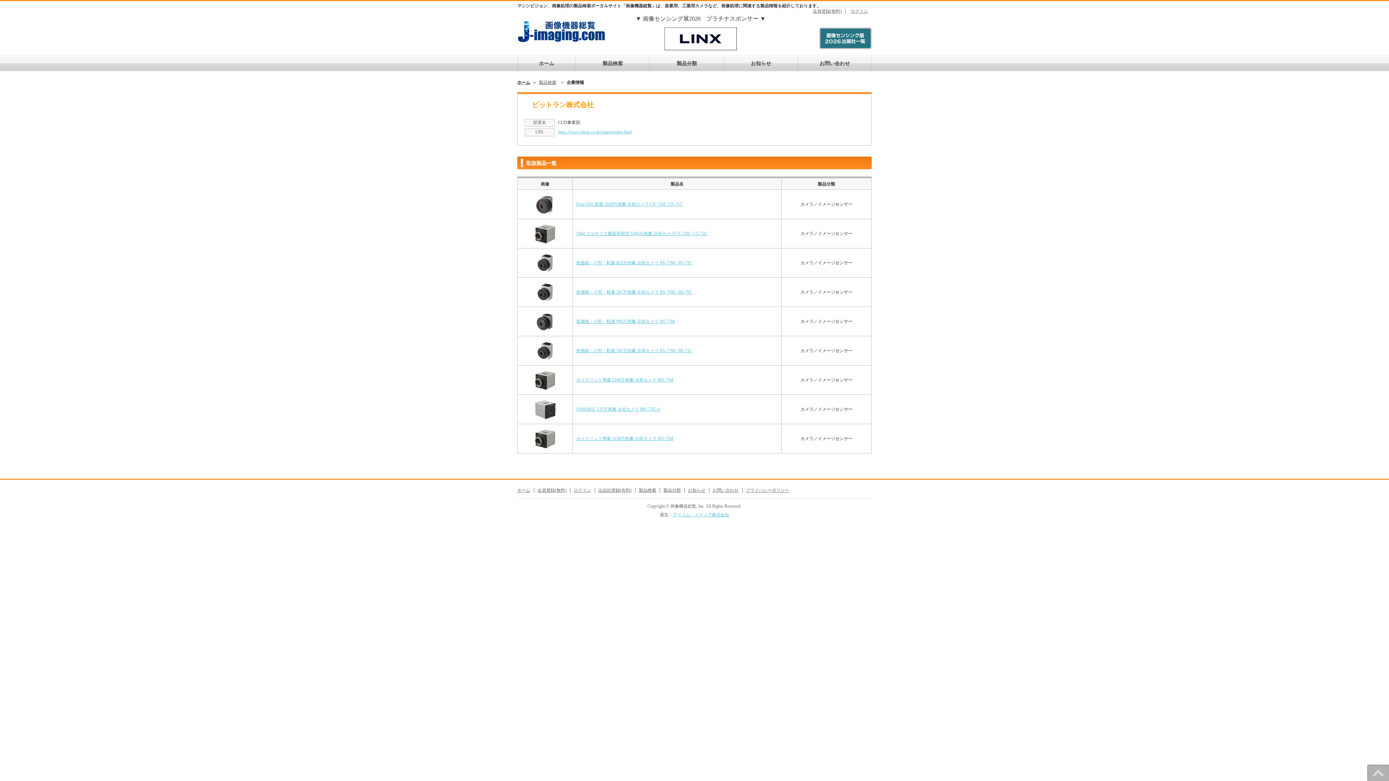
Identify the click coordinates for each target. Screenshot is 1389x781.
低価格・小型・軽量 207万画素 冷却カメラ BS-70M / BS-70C (634, 292)
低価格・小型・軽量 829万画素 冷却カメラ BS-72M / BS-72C (634, 262)
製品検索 (613, 63)
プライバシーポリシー (767, 490)
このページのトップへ (1378, 773)
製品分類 (687, 63)
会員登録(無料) (827, 11)
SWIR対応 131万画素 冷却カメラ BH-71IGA (618, 409)
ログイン (859, 11)
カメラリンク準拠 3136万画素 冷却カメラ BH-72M (625, 438)
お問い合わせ (835, 63)
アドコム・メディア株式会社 (701, 514)
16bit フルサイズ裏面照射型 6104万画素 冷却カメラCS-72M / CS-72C (642, 233)
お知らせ (761, 63)
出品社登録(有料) (615, 490)
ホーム (546, 63)
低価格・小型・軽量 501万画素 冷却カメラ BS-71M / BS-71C (634, 350)
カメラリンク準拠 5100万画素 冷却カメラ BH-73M (625, 380)
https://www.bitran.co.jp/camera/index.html (595, 132)
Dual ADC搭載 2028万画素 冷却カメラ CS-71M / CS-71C (629, 204)
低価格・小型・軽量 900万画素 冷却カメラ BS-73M (625, 321)
